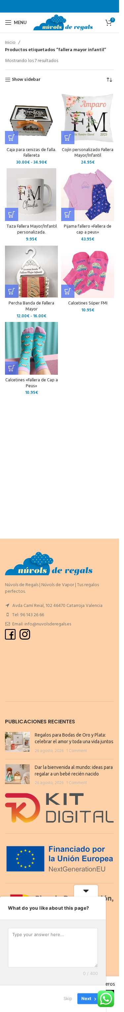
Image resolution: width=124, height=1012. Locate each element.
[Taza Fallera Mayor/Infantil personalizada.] (31, 194)
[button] (11, 214)
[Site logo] (63, 22)
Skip (67, 998)
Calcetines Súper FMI (87, 302)
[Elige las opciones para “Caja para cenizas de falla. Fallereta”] (11, 137)
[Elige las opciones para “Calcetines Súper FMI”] (67, 291)
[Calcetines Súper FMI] (87, 271)
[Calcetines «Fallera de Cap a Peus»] (31, 348)
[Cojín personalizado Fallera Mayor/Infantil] (87, 117)
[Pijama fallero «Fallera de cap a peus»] (87, 194)
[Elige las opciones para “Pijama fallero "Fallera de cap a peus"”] (67, 214)
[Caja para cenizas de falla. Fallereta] (31, 117)
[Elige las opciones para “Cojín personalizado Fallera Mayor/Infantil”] (67, 137)
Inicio (10, 43)
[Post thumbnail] (17, 743)
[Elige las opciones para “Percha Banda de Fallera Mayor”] (11, 291)
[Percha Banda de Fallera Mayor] (31, 271)
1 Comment (76, 751)
